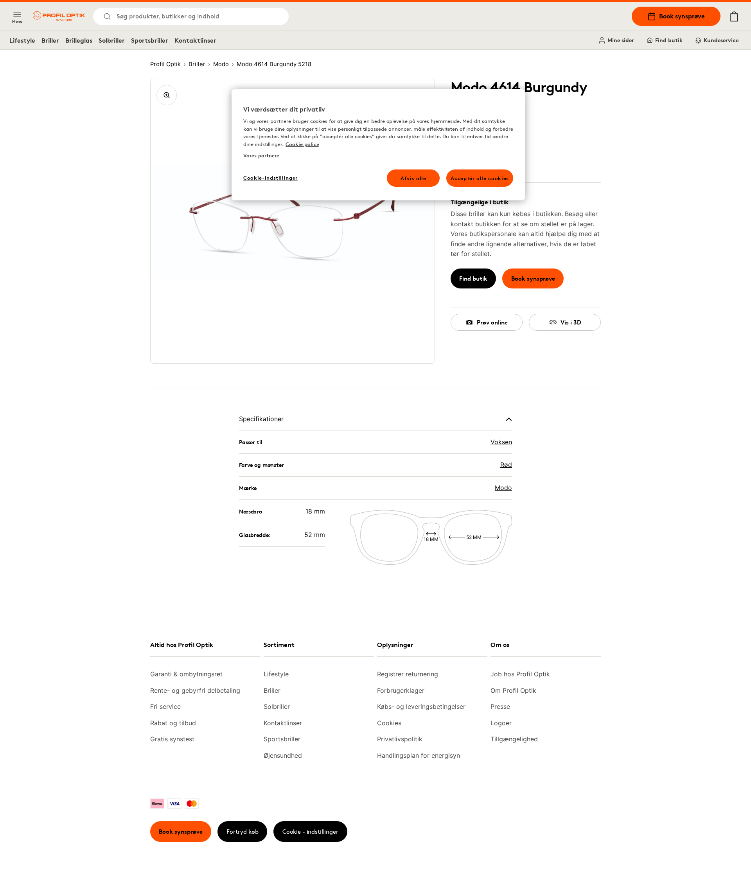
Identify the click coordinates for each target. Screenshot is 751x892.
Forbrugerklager (400, 690)
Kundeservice (721, 40)
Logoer (501, 723)
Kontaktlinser (195, 40)
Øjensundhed (283, 755)
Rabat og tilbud (173, 723)
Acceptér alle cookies (480, 178)
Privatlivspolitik (399, 739)
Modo (503, 488)
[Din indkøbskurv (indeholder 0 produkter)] (734, 16)
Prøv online (492, 322)
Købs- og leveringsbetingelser (421, 706)
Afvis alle (413, 178)
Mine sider (620, 40)
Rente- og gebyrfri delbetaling (195, 690)
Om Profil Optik (513, 690)
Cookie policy (302, 144)
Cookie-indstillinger (270, 178)
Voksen (501, 442)
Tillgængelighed (514, 739)
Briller (50, 40)
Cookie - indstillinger (310, 831)
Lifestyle (22, 40)
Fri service (165, 706)
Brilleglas (78, 40)
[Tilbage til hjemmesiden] (59, 16)
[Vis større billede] (166, 95)
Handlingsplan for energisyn (418, 755)
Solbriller (112, 40)
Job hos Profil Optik (520, 674)
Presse (500, 706)
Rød (506, 465)
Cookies (389, 723)
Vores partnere (261, 155)
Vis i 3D (571, 322)
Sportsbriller (149, 40)
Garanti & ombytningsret (186, 674)
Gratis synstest (172, 739)
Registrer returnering (407, 674)
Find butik (669, 40)
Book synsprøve (682, 16)
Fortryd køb (242, 831)
